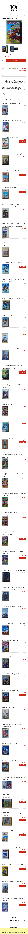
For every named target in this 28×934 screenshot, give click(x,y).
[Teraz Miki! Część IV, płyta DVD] (8, 697)
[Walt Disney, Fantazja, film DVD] (8, 750)
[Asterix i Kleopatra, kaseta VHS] (8, 177)
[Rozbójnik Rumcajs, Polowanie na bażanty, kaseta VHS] (8, 502)
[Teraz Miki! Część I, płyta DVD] (8, 646)
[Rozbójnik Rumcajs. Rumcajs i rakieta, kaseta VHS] (8, 560)
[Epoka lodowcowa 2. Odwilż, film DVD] (8, 269)
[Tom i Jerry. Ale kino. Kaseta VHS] (8, 767)
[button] (3, 15)
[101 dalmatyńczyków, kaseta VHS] (8, 110)
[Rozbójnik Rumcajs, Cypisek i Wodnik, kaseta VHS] (8, 463)
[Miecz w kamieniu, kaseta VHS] (8, 355)
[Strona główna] (14, 8)
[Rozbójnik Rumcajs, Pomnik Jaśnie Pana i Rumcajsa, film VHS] (8, 521)
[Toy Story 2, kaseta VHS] (8, 714)
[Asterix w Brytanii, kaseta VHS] (8, 837)
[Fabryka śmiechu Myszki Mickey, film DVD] (8, 305)
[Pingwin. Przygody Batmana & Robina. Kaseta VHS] (8, 394)
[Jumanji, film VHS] (8, 322)
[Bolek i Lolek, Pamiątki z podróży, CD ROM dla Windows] (8, 821)
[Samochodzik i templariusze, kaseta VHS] (8, 613)
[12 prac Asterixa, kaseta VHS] (8, 143)
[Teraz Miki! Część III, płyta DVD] (8, 680)
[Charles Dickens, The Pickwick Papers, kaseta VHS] (8, 252)
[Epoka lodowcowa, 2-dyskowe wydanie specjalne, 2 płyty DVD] (8, 288)
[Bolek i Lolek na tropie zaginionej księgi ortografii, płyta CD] (8, 803)
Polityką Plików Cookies (5, 931)
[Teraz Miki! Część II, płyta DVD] (8, 663)
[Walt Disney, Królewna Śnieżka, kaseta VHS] (8, 888)
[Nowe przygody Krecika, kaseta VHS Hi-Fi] (8, 871)
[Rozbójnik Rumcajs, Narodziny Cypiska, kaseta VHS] (8, 483)
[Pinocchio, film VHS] (8, 411)
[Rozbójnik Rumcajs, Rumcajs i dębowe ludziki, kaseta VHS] (8, 541)
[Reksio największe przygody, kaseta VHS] (8, 444)
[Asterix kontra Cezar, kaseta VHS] (8, 854)
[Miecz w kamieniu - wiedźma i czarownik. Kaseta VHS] (8, 907)
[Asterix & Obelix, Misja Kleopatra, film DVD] (8, 160)
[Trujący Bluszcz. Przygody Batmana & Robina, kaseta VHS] (8, 733)
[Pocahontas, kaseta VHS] (8, 427)
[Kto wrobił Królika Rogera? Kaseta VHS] (8, 338)
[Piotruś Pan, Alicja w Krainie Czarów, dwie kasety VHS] (8, 785)
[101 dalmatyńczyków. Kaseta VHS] (8, 127)
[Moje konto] (17, 15)
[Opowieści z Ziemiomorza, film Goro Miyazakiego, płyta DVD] (8, 374)
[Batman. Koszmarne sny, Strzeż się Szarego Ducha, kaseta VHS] (8, 213)
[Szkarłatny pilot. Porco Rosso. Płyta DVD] (8, 630)
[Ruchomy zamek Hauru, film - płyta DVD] (8, 577)
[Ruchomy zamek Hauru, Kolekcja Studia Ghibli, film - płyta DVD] (8, 596)
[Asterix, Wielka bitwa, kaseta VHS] (8, 194)
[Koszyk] (24, 15)
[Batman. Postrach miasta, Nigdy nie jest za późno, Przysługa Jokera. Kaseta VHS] (8, 232)
